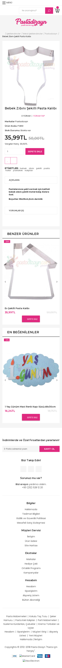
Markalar (31, 559)
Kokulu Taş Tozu (38, 616)
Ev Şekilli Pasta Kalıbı (17, 308)
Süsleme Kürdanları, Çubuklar (19, 624)
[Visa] (14, 655)
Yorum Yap (39, 115)
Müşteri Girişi (39, 631)
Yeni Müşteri (35, 635)
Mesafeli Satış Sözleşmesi (31, 522)
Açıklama (14, 180)
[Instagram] (39, 469)
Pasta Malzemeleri (16, 616)
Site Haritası (31, 545)
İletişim (31, 536)
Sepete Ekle (35, 151)
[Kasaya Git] (51, 3)
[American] (40, 655)
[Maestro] (47, 655)
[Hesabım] (57, 3)
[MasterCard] (27, 655)
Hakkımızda (31, 509)
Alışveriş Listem (31, 595)
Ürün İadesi (31, 541)
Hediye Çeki (31, 563)
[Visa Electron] (31, 660)
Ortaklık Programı (31, 568)
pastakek (18, 170)
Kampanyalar (31, 572)
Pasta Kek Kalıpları (25, 620)
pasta (47, 168)
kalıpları (29, 170)
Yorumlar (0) (16, 210)
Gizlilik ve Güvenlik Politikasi (31, 518)
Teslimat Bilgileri (31, 513)
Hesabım (31, 586)
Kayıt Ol (49, 448)
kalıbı (8, 170)
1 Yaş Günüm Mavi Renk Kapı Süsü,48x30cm (30, 407)
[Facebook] (23, 469)
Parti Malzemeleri (47, 620)
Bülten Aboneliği (31, 599)
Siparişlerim (31, 591)
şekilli (39, 168)
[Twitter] (31, 469)
